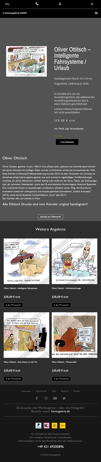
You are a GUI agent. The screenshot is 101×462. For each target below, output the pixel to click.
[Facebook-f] (37, 398)
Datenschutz (41, 391)
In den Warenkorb (67, 142)
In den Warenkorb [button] (13, 305)
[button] (96, 13)
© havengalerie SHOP (14, 13)
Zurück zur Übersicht (50, 216)
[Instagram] (46, 398)
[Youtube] (55, 398)
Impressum (26, 391)
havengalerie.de (60, 411)
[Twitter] (64, 398)
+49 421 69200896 (50, 446)
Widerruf (64, 391)
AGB (54, 391)
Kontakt (76, 391)
